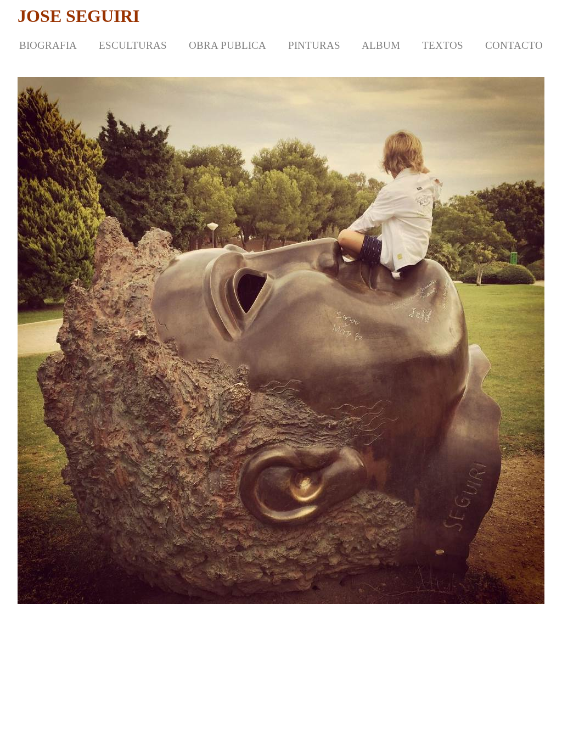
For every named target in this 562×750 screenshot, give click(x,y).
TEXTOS (442, 45)
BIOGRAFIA (48, 45)
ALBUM (381, 45)
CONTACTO (514, 45)
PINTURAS (314, 45)
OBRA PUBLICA (227, 45)
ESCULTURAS (133, 45)
